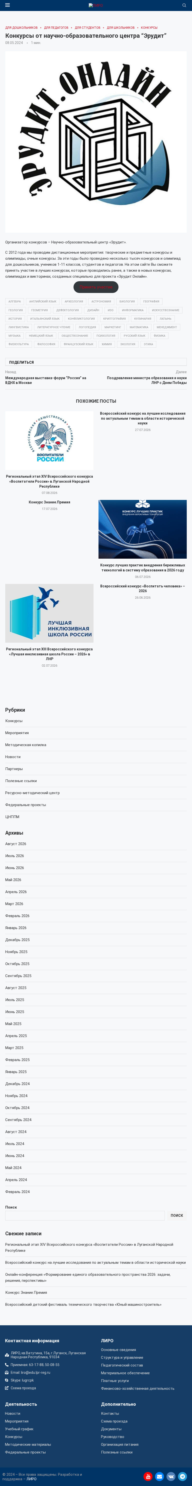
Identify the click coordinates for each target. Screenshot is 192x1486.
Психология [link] (105, 335)
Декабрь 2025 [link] (17, 940)
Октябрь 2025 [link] (17, 964)
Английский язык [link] (42, 301)
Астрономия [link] (101, 301)
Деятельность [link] (21, 1404)
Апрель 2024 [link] (16, 1180)
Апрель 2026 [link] (16, 892)
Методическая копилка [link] (25, 745)
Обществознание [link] (75, 335)
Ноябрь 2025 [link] (16, 952)
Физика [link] (159, 335)
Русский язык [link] (134, 335)
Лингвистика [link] (18, 327)
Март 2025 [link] (14, 1048)
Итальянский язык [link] (45, 318)
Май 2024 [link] (13, 1168)
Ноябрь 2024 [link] (16, 1096)
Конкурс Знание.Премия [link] (49, 502)
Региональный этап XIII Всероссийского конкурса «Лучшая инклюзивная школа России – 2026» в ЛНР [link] (49, 654)
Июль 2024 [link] (14, 1144)
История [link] (15, 318)
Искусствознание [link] (165, 310)
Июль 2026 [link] (14, 856)
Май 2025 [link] (13, 1024)
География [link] (151, 301)
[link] (96, 5)
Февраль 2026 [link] (17, 916)
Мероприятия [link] (17, 733)
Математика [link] (139, 327)
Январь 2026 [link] (15, 928)
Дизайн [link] (93, 310)
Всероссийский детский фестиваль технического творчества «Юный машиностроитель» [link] (83, 1304)
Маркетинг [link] (112, 327)
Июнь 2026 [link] (14, 868)
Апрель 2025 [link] (16, 1036)
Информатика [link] (133, 310)
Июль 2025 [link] (14, 1000)
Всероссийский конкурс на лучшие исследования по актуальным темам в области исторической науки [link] (143, 418)
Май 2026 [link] (13, 880)
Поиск (11, 1207)
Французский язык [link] (78, 344)
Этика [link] (148, 344)
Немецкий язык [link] (41, 335)
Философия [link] (46, 344)
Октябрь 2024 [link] (17, 1108)
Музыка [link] (14, 335)
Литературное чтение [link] (53, 327)
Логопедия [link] (87, 327)
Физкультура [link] (18, 344)
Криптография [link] (114, 318)
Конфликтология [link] (81, 318)
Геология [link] (15, 310)
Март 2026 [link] (14, 904)
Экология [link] (127, 344)
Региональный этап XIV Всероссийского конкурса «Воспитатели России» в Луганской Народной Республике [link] (49, 481)
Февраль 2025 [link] (17, 1060)
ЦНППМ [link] (12, 817)
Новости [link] (12, 757)
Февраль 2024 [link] (17, 1192)
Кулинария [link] (142, 318)
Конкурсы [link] (13, 721)
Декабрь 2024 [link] (17, 1084)
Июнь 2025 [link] (14, 1012)
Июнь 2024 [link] (14, 1156)
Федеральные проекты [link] (25, 805)
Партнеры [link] (14, 769)
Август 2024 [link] (15, 1132)
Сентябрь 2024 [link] (18, 1120)
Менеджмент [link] (167, 327)
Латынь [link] (166, 318)
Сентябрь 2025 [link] (18, 976)
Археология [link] (74, 301)
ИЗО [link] (111, 310)
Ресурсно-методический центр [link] (32, 793)
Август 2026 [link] (15, 844)
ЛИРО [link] (107, 1340)
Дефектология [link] (67, 310)
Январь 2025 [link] (15, 1072)
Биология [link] (127, 301)
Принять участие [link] (96, 286)
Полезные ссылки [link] (21, 781)
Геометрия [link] (39, 310)
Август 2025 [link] (15, 988)
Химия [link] (107, 344)
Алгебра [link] (14, 301)
